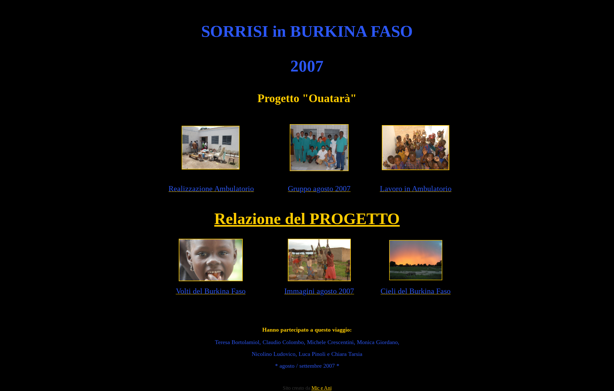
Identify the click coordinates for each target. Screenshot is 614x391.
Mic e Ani (321, 388)
